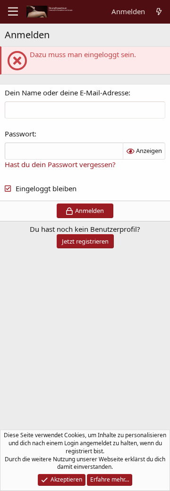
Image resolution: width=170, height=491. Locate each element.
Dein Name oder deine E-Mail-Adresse (66, 92)
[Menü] (13, 12)
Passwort (19, 133)
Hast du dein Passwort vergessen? (60, 164)
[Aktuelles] (159, 11)
